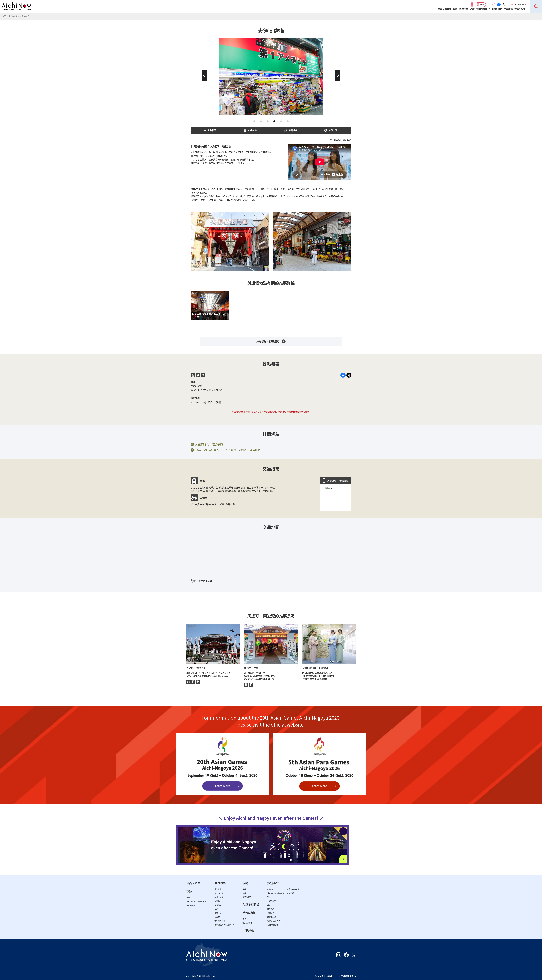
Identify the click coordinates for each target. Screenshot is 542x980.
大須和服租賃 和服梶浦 (315, 668)
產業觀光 (218, 905)
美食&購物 (496, 9)
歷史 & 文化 (219, 893)
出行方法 (271, 889)
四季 (244, 893)
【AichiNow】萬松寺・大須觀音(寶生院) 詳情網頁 (228, 450)
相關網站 (292, 130)
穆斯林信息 (272, 917)
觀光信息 (271, 909)
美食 (244, 919)
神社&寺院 (218, 897)
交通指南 (252, 130)
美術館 (217, 901)
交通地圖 (332, 130)
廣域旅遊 (290, 893)
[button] (204, 81)
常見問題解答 (272, 925)
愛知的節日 (247, 897)
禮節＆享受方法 (273, 921)
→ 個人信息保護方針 (322, 976)
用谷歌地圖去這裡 (342, 140)
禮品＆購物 (247, 923)
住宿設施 (508, 9)
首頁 (4, 16)
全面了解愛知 (444, 9)
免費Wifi (270, 913)
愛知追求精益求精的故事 (196, 901)
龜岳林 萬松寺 (252, 668)
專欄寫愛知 (190, 905)
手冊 (269, 905)
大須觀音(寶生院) (195, 668)
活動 (472, 9)
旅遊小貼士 (520, 9)
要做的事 (463, 9)
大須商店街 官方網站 (209, 444)
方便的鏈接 (272, 901)
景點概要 (212, 130)
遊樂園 (217, 917)
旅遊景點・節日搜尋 (267, 341)
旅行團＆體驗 (219, 921)
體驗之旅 (218, 913)
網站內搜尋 (13, 16)
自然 (216, 909)
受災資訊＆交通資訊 (275, 893)
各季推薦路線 (483, 9)
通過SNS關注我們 (294, 889)
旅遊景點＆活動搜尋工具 (224, 925)
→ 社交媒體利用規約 (346, 976)
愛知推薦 (218, 889)
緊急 (269, 897)
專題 (455, 9)
